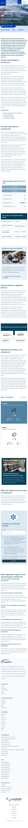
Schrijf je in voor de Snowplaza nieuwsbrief (11, 277)
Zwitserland (3, 707)
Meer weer (23, 397)
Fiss (2, 730)
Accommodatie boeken (9, 118)
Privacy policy (14, 809)
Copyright (14, 807)
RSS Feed (3, 792)
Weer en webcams (8, 114)
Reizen (2, 691)
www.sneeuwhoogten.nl (6, 769)
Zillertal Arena (4, 755)
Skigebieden (3, 688)
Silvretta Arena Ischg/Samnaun (8, 739)
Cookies (14, 811)
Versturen (14, 561)
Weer (13, 30)
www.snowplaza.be (5, 767)
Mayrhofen (3, 717)
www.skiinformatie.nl (5, 765)
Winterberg (3, 714)
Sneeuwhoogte (4, 689)
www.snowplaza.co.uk (5, 772)
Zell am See (3, 719)
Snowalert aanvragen (9, 116)
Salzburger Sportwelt (5, 742)
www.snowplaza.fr (5, 778)
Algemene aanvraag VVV (6, 788)
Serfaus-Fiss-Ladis (5, 744)
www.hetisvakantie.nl (5, 763)
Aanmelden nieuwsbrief (6, 786)
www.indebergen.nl (5, 762)
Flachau (3, 721)
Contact (14, 815)
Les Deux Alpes (4, 751)
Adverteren (14, 813)
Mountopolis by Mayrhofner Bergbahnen (10, 746)
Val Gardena (4, 748)
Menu (24, 2)
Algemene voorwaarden (14, 804)
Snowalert (21, 30)
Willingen (3, 726)
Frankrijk (3, 703)
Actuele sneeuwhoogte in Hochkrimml (13, 113)
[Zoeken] (19, 2)
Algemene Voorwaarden (18, 538)
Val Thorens (3, 723)
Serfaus (3, 725)
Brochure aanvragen (5, 790)
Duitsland (3, 702)
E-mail (3, 529)
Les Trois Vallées (4, 740)
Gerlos (2, 728)
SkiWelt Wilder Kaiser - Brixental (8, 737)
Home (2, 686)
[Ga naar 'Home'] (3, 3)
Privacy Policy (7, 543)
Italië (2, 705)
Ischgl (2, 716)
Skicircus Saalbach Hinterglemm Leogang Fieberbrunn (13, 749)
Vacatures (14, 817)
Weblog (2, 693)
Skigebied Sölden (5, 753)
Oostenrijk (3, 700)
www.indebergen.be (5, 774)
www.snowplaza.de (5, 771)
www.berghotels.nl (5, 776)
